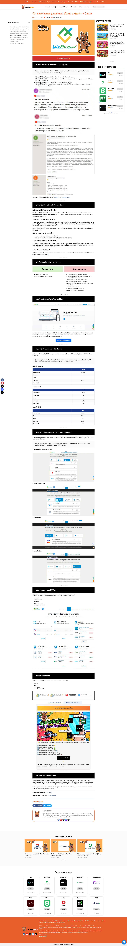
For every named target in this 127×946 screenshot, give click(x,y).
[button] (29, 22)
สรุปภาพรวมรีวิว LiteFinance (16, 43)
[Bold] (2, 389)
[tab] (54, 702)
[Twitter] (63, 820)
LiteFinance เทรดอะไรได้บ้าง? (17, 39)
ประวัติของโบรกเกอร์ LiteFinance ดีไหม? (19, 33)
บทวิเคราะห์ (73, 6)
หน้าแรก (48, 6)
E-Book (80, 6)
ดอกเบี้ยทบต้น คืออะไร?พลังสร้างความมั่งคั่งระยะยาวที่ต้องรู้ (117, 43)
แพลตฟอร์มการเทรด (14, 41)
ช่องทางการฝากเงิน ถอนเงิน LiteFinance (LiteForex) (20, 37)
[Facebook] (58, 820)
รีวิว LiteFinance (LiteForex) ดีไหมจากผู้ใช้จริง (20, 27)
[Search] (103, 7)
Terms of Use (42, 936)
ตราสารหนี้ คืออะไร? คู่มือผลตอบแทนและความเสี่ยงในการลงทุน (117, 52)
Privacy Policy (43, 934)
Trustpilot (56, 197)
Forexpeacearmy (65, 197)
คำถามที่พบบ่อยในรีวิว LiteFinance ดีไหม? (19, 29)
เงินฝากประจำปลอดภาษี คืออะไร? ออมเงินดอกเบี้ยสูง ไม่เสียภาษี (117, 35)
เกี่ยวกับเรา (86, 6)
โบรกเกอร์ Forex (63, 6)
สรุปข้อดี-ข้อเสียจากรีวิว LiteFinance (18, 31)
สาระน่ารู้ (53, 6)
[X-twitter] (30, 934)
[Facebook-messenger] (124, 942)
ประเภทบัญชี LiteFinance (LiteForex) (18, 35)
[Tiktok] (68, 820)
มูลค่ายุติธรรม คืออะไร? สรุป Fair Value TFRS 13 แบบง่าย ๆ (117, 26)
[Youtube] (61, 820)
